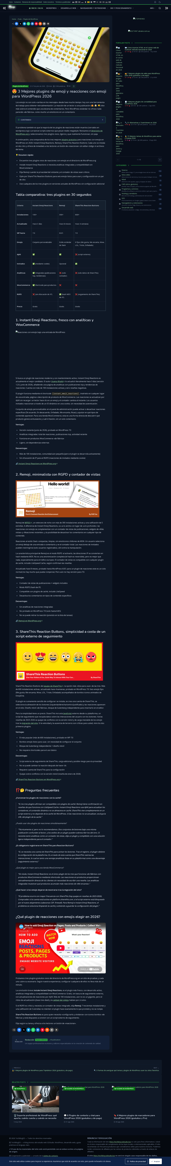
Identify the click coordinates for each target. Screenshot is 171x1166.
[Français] (85, 2)
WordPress (51, 8)
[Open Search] (160, 8)
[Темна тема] (160, 2)
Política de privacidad (138, 1161)
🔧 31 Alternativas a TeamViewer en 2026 (141, 122)
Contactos (17, 2)
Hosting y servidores (129, 193)
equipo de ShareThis (53, 686)
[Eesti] (107, 2)
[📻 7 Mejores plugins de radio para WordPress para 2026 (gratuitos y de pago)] (119, 85)
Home (14, 19)
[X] (20, 23)
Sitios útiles (126, 175)
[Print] (48, 23)
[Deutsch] (82, 2)
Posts (20, 19)
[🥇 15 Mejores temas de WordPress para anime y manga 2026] (119, 145)
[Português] (97, 2)
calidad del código (61, 1000)
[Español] (88, 2)
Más (152, 8)
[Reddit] (40, 23)
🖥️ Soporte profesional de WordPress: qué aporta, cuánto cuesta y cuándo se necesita (35, 1117)
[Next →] (160, 160)
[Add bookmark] (74, 86)
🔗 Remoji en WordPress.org (28, 621)
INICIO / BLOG (37, 8)
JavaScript (67, 713)
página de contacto (50, 1156)
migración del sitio (30, 723)
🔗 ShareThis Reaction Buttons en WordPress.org (38, 779)
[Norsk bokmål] (103, 2)
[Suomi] (110, 2)
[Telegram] (24, 23)
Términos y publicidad (62, 2)
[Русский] (76, 2)
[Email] (44, 23)
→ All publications (54, 1040)
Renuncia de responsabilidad (32, 2)
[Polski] (94, 2)
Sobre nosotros (48, 2)
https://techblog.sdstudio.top (120, 1142)
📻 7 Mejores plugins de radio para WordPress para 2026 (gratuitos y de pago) (142, 74)
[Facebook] (16, 23)
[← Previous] (118, 160)
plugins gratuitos (69, 139)
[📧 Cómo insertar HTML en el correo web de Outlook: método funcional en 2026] (119, 59)
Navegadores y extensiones (93, 8)
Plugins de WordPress (30, 19)
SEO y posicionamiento (120, 8)
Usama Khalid (57, 381)
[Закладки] (155, 2)
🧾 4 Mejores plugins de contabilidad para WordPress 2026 (141, 103)
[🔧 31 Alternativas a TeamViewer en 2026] (119, 128)
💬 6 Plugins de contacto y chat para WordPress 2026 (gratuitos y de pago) (83, 1117)
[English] (79, 2)
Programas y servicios (130, 189)
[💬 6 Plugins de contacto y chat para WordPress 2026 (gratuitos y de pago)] (85, 1099)
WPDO (27, 522)
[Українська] (73, 2)
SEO (123, 198)
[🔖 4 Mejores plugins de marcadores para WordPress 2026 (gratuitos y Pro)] (135, 1099)
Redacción (29, 1040)
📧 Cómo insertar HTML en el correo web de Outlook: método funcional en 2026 (142, 49)
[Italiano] (91, 2)
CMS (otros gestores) (130, 184)
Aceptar (157, 1161)
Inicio (11, 2)
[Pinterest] (36, 23)
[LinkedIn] (32, 23)
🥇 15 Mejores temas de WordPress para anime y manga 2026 (143, 137)
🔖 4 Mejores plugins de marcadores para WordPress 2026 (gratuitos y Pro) (134, 1117)
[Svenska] (100, 2)
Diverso (124, 170)
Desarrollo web (68, 8)
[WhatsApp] (28, 23)
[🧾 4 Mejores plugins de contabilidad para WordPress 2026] (119, 110)
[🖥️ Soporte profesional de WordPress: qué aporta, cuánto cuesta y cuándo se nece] (35, 1099)
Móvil (124, 179)
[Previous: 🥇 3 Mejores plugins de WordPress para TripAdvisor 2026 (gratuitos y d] (4, 8)
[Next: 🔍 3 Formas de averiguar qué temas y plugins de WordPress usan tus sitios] (166, 8)
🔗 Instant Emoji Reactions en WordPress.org (36, 463)
